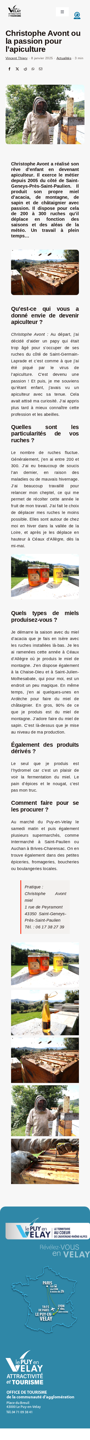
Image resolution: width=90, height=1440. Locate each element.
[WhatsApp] (33, 69)
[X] (17, 69)
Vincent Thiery (17, 58)
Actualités (64, 58)
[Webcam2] (77, 13)
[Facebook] (9, 69)
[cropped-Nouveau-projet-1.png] (15, 5)
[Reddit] (25, 69)
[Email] (41, 69)
